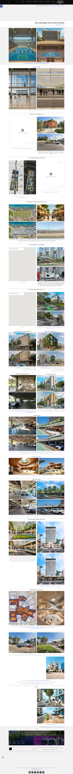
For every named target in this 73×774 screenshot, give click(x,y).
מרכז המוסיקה (37, 627)
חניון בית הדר (46, 515)
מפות (47, 747)
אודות (57, 749)
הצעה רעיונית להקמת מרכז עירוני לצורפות (57, 151)
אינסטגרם (43, 747)
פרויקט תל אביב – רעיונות (52, 5)
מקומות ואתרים (29, 1)
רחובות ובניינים (35, 1)
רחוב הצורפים (48, 151)
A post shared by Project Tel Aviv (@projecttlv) (51, 189)
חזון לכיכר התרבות (36, 67)
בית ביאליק (41, 627)
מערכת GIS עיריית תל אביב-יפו (34, 628)
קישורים (40, 747)
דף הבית (63, 5)
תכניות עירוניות (41, 1)
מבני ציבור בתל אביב (59, 24)
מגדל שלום (39, 585)
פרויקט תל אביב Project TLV (60, 2)
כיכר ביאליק (38, 626)
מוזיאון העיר (45, 627)
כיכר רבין (14, 451)
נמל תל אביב (33, 683)
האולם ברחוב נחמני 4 (19, 367)
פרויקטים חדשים (48, 1)
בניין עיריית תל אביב (38, 451)
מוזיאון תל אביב (32, 411)
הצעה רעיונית (62, 239)
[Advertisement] (36, 14)
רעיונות (23, 1)
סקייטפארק (37, 683)
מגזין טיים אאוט (37, 475)
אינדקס (55, 747)
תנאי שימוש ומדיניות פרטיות (50, 749)
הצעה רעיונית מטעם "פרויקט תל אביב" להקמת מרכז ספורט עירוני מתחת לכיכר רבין (36, 63)
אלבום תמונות (50, 747)
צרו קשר (44, 749)
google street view (30, 412)
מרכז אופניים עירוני (46, 451)
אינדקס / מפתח (59, 5)
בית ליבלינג (32, 627)
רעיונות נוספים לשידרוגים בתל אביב (50, 724)
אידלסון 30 (29, 627)
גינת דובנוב (17, 411)
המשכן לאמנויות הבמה (25, 411)
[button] (1, 6)
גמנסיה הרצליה (46, 585)
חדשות (54, 1)
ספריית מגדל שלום (44, 367)
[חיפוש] (10, 2)
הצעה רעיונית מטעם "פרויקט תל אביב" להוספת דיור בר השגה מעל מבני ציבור (39, 680)
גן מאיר (52, 328)
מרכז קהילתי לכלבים (36, 456)
